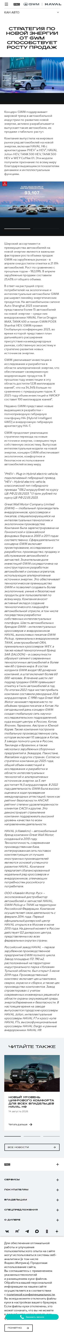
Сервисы (12, 1180)
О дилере (12, 1220)
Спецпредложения (21, 1210)
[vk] (7, 1231)
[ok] (46, 1231)
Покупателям (16, 1190)
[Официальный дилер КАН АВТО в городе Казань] (42, 4)
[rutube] (17, 1231)
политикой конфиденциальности (31, 1294)
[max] (37, 1231)
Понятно (15, 1328)
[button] (12, 1136)
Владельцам (15, 1200)
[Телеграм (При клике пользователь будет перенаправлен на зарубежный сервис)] (27, 1231)
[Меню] (6, 4)
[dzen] (56, 1231)
